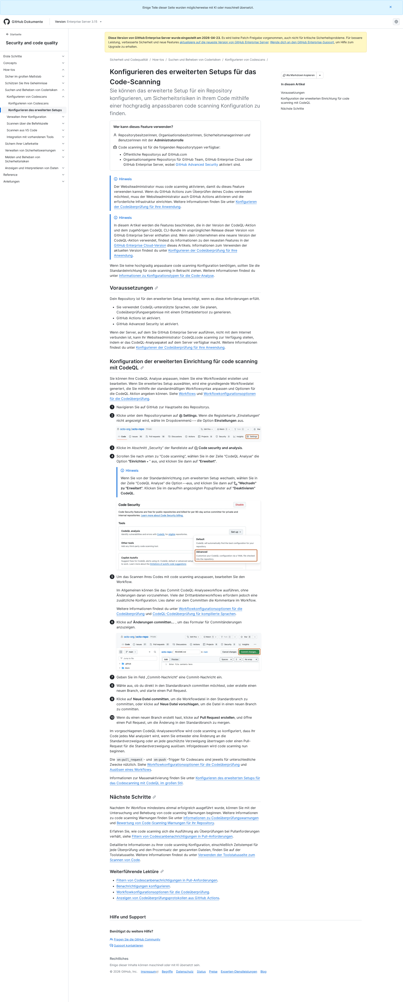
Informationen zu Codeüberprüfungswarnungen (221, 818)
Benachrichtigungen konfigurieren (143, 886)
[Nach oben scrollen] (394, 993)
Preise (213, 971)
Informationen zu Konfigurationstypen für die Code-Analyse (166, 275)
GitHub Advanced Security (197, 164)
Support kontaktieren (128, 945)
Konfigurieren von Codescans (245, 59)
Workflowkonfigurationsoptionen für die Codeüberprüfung (193, 764)
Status (201, 971)
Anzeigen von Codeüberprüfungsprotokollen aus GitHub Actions (167, 898)
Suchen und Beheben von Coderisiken (194, 59)
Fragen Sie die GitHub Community (137, 939)
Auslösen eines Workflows (130, 769)
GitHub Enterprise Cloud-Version (140, 245)
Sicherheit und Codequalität (129, 59)
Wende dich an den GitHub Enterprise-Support (302, 42)
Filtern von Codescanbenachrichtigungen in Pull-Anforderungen (182, 836)
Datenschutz (185, 971)
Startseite (15, 34)
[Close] (391, 6)
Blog (263, 971)
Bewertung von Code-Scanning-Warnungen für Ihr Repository (165, 823)
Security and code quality (32, 42)
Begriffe (167, 971)
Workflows (187, 393)
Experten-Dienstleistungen (239, 971)
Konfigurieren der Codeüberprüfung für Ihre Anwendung (180, 347)
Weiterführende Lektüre (134, 871)
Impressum (148, 971)
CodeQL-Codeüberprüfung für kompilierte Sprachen (194, 614)
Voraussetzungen (131, 288)
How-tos (158, 59)
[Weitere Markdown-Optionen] (319, 75)
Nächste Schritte (130, 797)
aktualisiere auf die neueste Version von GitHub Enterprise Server (224, 42)
